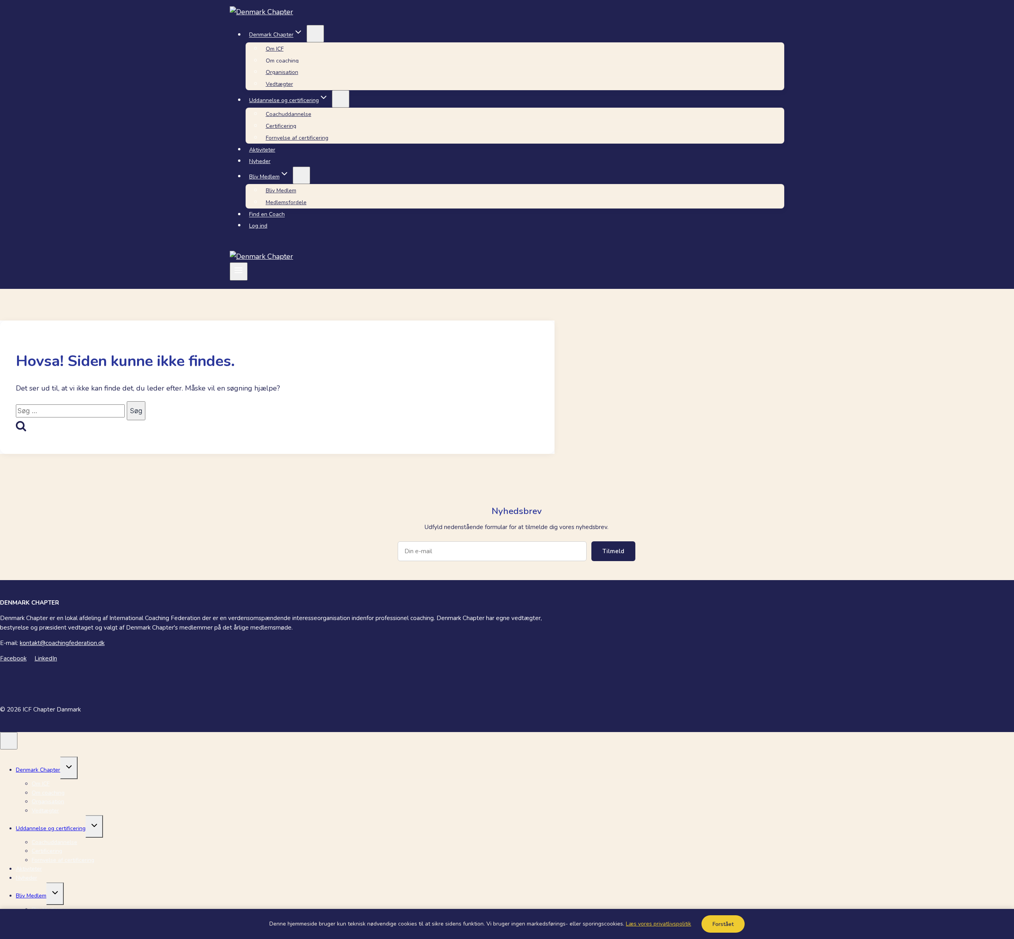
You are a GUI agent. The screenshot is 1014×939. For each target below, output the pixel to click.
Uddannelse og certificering (51, 828)
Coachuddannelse (288, 114)
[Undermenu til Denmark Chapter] (315, 33)
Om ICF (275, 49)
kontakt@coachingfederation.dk (62, 643)
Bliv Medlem (281, 190)
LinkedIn (45, 658)
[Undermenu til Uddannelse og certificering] (340, 99)
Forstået (723, 924)
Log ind (258, 226)
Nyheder (260, 161)
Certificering (281, 126)
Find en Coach (267, 214)
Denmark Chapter (38, 770)
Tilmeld (613, 551)
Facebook (13, 658)
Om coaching (282, 60)
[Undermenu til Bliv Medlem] (301, 175)
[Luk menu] (8, 740)
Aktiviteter (262, 150)
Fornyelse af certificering (297, 138)
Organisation (282, 72)
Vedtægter (279, 84)
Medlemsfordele (286, 202)
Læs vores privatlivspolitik (658, 924)
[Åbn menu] (239, 271)
